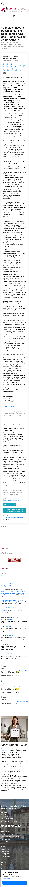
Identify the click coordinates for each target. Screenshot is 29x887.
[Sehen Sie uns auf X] (14, 584)
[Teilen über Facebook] (4, 66)
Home (3, 42)
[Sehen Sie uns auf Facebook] (4, 584)
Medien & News (5, 849)
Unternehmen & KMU (7, 834)
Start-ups (3, 838)
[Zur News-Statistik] (4, 73)
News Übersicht (10, 505)
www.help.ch (4, 750)
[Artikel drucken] (16, 66)
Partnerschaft (5, 853)
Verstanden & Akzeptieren (15, 883)
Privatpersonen (5, 839)
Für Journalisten (5, 856)
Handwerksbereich (12, 42)
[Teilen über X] (8, 66)
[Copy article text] (8, 71)
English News (5, 841)
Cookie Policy (6, 878)
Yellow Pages (4, 855)
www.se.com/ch (9, 406)
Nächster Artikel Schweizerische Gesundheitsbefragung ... (14, 511)
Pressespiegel (5, 851)
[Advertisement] (13, 537)
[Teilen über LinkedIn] (12, 66)
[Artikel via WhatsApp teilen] (20, 66)
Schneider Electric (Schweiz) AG (14, 517)
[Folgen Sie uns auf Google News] (4, 71)
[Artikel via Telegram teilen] (24, 66)
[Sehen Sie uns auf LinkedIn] (12, 586)
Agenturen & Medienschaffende (10, 836)
